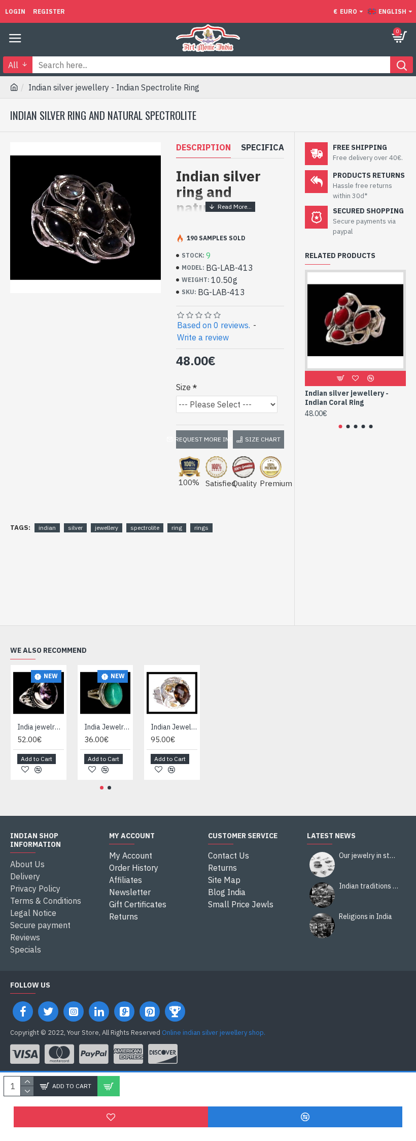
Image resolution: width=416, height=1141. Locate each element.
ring (176, 527)
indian (47, 527)
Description (203, 147)
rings (201, 527)
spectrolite (144, 527)
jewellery (106, 527)
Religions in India (365, 917)
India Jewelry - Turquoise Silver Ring (107, 727)
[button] (340, 426)
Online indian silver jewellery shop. (213, 1032)
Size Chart (263, 439)
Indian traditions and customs (369, 886)
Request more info (202, 439)
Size (183, 387)
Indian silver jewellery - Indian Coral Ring (347, 398)
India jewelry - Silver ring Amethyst (40, 727)
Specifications (275, 147)
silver (75, 527)
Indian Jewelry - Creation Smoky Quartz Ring (174, 727)
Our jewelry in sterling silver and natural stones (369, 856)
